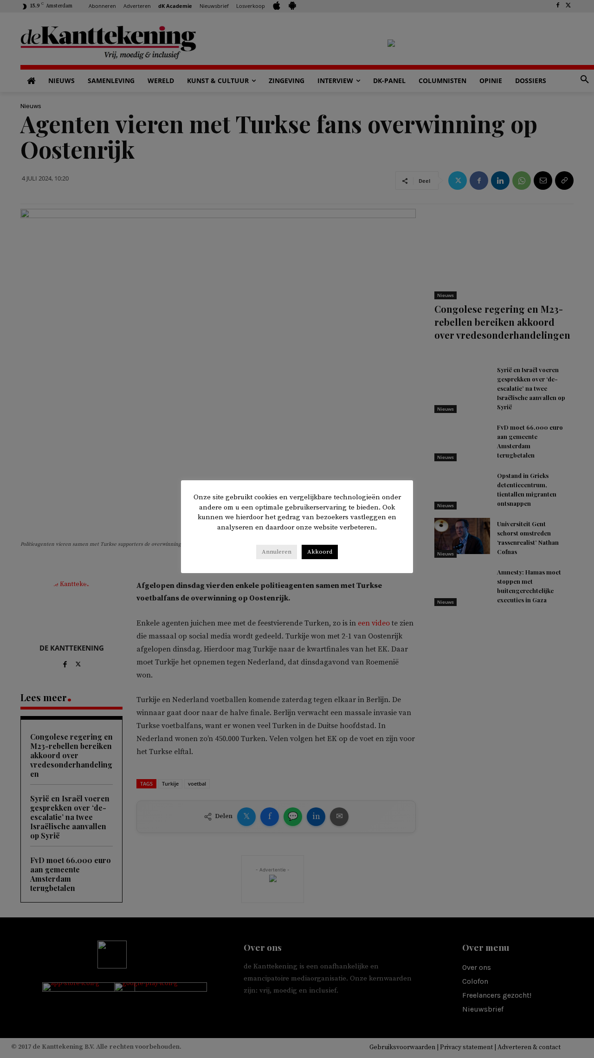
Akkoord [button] (319, 551)
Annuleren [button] (276, 551)
